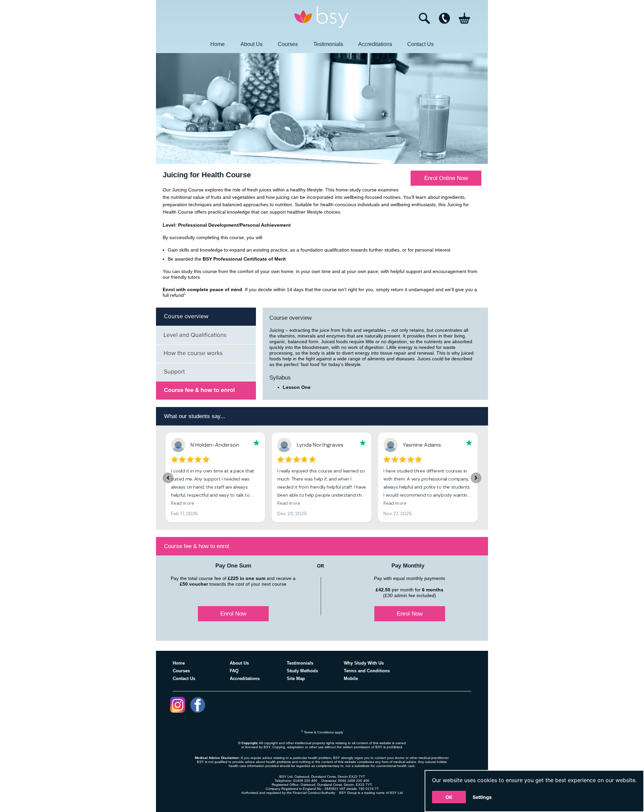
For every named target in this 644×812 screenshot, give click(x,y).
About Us (251, 44)
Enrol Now (233, 614)
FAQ (234, 670)
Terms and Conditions (367, 670)
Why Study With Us (364, 663)
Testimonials (328, 44)
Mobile (351, 678)
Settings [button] (482, 797)
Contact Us (420, 44)
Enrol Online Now (446, 178)
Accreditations (375, 44)
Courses (288, 44)
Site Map (296, 678)
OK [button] (449, 797)
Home (217, 44)
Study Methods (302, 670)
